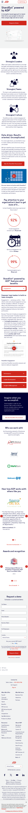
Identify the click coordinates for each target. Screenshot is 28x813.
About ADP (19, 722)
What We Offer (5, 692)
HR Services (4, 706)
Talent (3, 701)
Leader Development (10, 379)
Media (17, 757)
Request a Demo (14, 23)
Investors (18, 754)
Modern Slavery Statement (13, 782)
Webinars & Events (6, 738)
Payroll (3, 695)
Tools (2, 735)
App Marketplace (5, 716)
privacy (12, 657)
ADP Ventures (19, 752)
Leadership (18, 740)
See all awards (13, 585)
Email (2, 610)
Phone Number (5, 616)
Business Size (19, 695)
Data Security (19, 743)
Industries (18, 697)
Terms (7, 780)
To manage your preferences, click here (14, 811)
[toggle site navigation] (2, 2)
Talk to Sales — (14, 682)
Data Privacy (19, 745)
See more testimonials (13, 544)
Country (3, 635)
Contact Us (14, 679)
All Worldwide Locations (14, 769)
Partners (18, 700)
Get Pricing (22, 1)
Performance (7, 373)
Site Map (13, 780)
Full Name (4, 604)
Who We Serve (20, 692)
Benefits (3, 704)
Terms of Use (15, 648)
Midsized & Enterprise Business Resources (6, 731)
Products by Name (6, 718)
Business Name (5, 622)
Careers (17, 729)
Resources (4, 722)
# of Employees (5, 629)
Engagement (7, 288)
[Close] (26, 802)
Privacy (19, 780)
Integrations (4, 713)
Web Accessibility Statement (13, 784)
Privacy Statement (15, 647)
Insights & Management (10, 385)
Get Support (14, 685)
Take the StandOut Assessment (13, 163)
